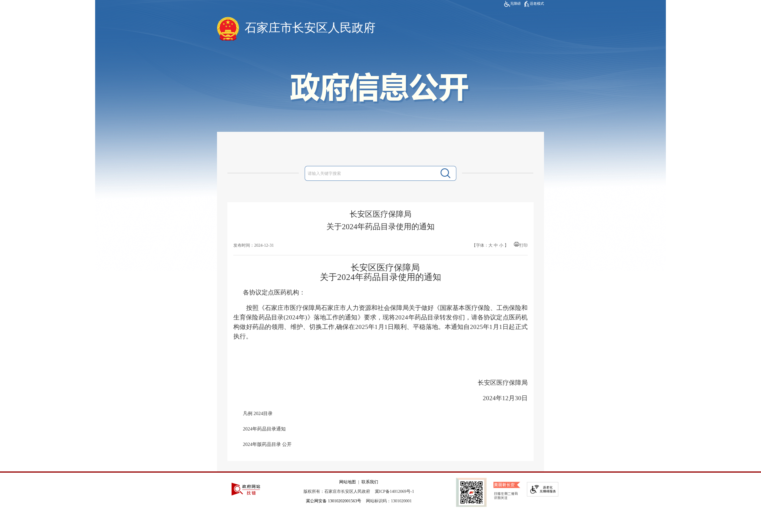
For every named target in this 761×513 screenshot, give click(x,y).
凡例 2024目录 (258, 413)
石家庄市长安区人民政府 (310, 27)
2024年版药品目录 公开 (267, 444)
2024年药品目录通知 (264, 428)
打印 (523, 245)
